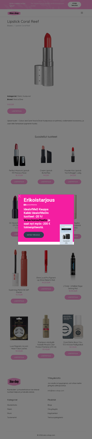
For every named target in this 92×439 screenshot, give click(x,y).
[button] (34, 235)
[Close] (19, 196)
